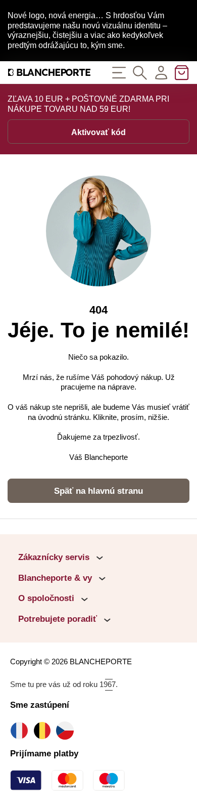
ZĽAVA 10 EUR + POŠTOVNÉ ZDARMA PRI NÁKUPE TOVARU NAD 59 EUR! (88, 104)
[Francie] (21, 730)
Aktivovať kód (98, 132)
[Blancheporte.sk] (49, 72)
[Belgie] (44, 730)
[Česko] (67, 730)
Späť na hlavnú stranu (98, 491)
